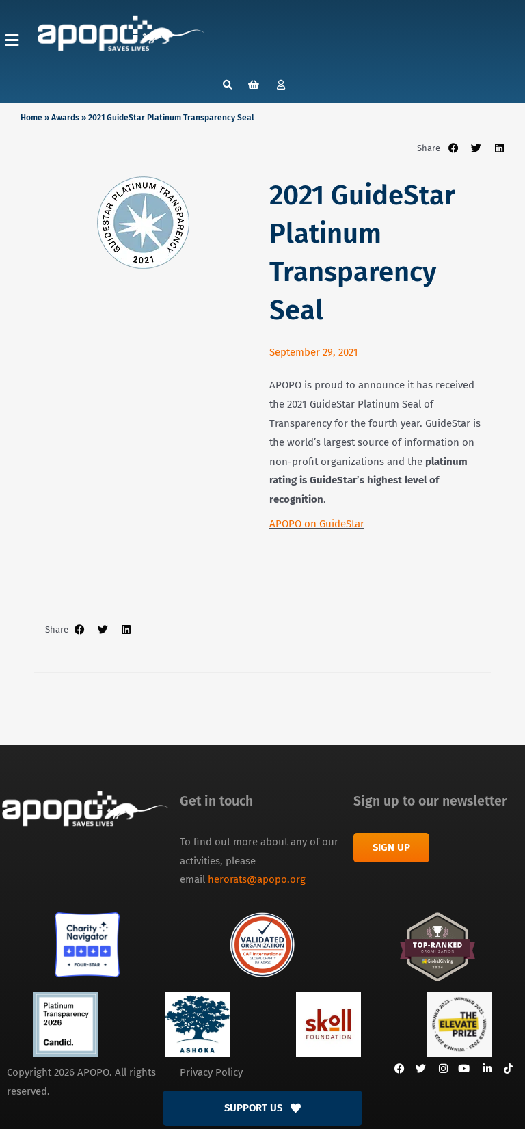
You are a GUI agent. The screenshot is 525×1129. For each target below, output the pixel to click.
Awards (65, 117)
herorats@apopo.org (257, 879)
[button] (12, 40)
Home (31, 117)
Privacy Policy (211, 1072)
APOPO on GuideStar (316, 524)
